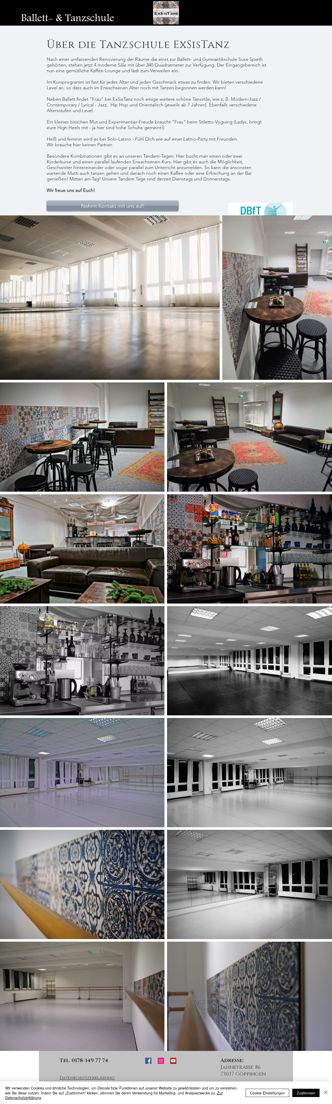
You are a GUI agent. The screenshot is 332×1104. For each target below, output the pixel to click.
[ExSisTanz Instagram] (161, 1061)
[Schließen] (326, 1093)
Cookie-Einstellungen (267, 1092)
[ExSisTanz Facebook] (148, 1061)
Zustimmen (306, 1092)
